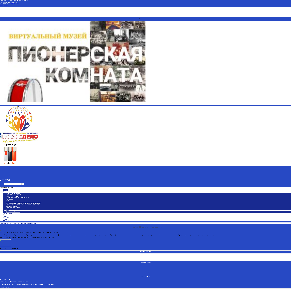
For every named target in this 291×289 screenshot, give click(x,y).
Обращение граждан (13, 207)
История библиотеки (13, 193)
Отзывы (5, 16)
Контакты (6, 220)
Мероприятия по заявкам (11, 12)
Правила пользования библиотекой (17, 197)
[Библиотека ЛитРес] (10, 165)
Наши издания (7, 213)
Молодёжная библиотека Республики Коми (14, 0)
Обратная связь (8, 15)
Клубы (5, 216)
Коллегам (6, 219)
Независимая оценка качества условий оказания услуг (23, 202)
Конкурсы (6, 217)
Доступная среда (11, 206)
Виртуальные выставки (10, 10)
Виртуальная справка (10, 7)
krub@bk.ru (4, 5)
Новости (5, 190)
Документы (9, 199)
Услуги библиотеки (12, 196)
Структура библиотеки (13, 194)
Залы (7, 200)
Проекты (6, 215)
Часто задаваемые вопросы (12, 13)
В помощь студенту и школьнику (13, 9)
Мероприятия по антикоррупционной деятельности (23, 203)
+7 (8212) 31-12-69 (14, 3)
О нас (5, 192)
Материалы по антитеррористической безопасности (23, 204)
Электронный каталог (13, 212)
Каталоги (6, 210)
